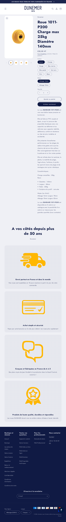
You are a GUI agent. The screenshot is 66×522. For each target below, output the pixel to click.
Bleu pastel (42, 70)
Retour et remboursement (9, 466)
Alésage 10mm (43, 85)
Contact (51, 437)
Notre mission (9, 453)
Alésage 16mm (43, 81)
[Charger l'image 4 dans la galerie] (26, 63)
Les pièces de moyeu (9, 448)
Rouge (41, 66)
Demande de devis (39, 439)
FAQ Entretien (23, 457)
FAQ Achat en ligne (23, 452)
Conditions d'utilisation (8, 480)
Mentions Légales (10, 471)
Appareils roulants (24, 439)
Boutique (7, 443)
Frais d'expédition (42, 54)
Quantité (40, 89)
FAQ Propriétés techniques (23, 462)
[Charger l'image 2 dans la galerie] (16, 63)
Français (25, 512)
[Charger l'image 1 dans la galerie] (11, 63)
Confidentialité (9, 475)
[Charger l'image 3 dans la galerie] (21, 63)
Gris (40, 74)
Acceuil (7, 439)
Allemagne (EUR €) (11, 512)
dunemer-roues (41, 514)
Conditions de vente (10, 486)
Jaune (41, 62)
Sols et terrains (23, 443)
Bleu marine (51, 66)
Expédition (8, 461)
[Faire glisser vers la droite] (31, 63)
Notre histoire (9, 457)
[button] (5, 9)
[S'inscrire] (47, 496)
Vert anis (53, 70)
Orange (50, 62)
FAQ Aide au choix (24, 447)
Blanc (48, 74)
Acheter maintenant (49, 104)
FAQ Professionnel (39, 443)
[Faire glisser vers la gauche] (6, 63)
